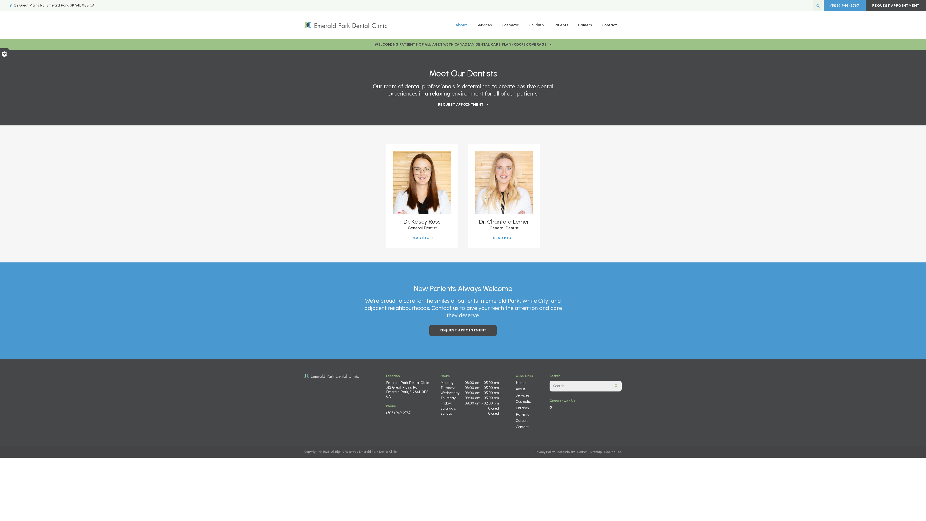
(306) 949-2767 (844, 5)
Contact (609, 25)
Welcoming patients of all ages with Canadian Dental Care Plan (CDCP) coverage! (461, 44)
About (520, 389)
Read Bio (420, 238)
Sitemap (596, 452)
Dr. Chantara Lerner (504, 221)
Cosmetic (523, 401)
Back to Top (613, 452)
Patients (560, 25)
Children (536, 25)
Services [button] (484, 25)
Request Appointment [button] (895, 5)
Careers (585, 25)
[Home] (345, 25)
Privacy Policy (545, 452)
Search (582, 452)
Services (522, 395)
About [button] (461, 25)
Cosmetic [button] (510, 25)
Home (520, 383)
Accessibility (566, 452)
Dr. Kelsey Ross (422, 221)
